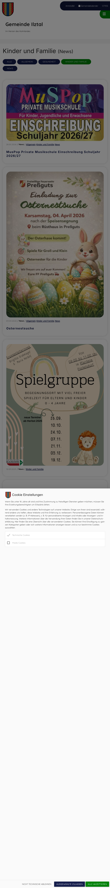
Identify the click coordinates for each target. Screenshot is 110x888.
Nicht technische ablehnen (36, 884)
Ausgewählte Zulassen (69, 884)
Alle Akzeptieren (97, 884)
